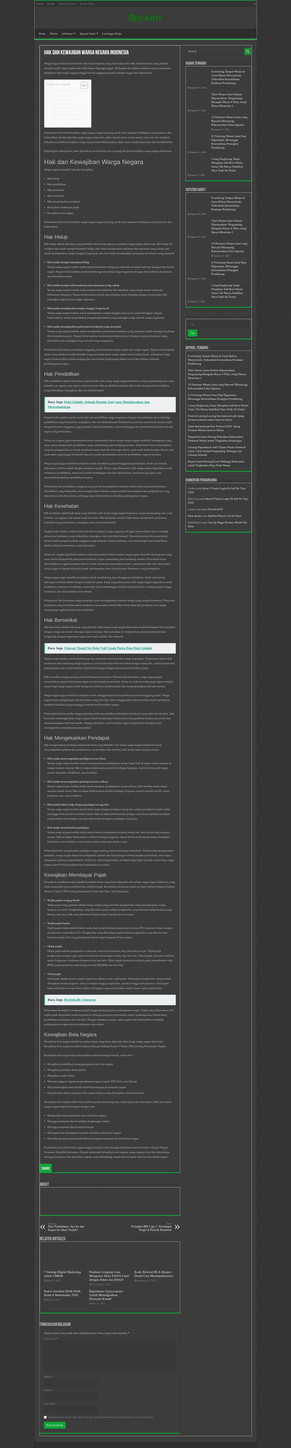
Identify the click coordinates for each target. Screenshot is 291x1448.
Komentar (50, 1338)
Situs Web (49, 1403)
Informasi (67, 33)
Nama (48, 1376)
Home (42, 33)
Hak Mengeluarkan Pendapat (71, 111)
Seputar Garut (87, 33)
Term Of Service (67, 3)
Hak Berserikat (64, 107)
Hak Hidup (62, 96)
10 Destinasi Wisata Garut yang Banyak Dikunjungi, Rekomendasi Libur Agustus (229, 120)
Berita (53, 33)
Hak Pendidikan (65, 100)
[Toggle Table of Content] (82, 85)
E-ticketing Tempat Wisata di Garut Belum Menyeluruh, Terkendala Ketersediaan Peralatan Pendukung (215, 359)
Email (48, 1390)
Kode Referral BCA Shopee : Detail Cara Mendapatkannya (153, 1274)
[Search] (247, 51)
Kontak (51, 3)
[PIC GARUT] (145, 17)
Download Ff (215, 509)
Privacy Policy (87, 3)
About (40, 3)
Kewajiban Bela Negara (68, 119)
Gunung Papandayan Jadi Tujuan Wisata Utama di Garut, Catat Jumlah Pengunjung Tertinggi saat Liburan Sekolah (217, 451)
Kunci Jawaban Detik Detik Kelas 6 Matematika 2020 (62, 1293)
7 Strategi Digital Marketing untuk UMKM (62, 1274)
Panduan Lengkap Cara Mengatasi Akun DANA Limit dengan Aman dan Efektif (109, 1275)
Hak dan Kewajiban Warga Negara (69, 91)
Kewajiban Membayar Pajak (71, 115)
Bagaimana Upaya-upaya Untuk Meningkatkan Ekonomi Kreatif (106, 1295)
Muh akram (194, 515)
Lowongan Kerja (111, 33)
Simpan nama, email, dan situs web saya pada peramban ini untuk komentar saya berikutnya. (101, 1417)
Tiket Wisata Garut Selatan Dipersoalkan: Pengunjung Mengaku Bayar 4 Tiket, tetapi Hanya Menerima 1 (217, 374)
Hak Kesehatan (64, 104)
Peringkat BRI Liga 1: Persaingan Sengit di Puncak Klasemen (151, 1226)
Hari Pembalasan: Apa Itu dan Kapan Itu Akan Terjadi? (66, 1226)
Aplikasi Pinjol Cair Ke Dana (224, 515)
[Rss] (255, 4)
